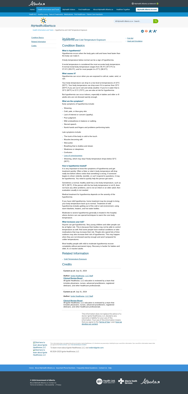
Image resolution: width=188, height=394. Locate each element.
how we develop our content (78, 344)
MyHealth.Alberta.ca (43, 22)
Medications (68, 14)
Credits (34, 46)
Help (110, 368)
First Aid (130, 38)
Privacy (58, 385)
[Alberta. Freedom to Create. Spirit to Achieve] (148, 383)
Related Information (38, 42)
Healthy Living (43, 14)
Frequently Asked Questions (87, 368)
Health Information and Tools (48, 9)
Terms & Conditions (36, 385)
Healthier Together (123, 9)
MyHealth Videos (69, 9)
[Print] (146, 31)
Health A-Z (33, 14)
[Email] (142, 31)
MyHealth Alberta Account (147, 9)
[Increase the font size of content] (155, 31)
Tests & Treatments (56, 14)
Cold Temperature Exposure (75, 259)
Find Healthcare (84, 9)
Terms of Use (104, 322)
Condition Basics (37, 38)
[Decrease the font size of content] (151, 31)
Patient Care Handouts (95, 14)
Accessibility (49, 385)
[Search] (155, 21)
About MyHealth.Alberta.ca (103, 9)
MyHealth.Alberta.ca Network (145, 4)
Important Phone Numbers (65, 368)
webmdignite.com (96, 348)
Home (32, 9)
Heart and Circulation (134, 41)
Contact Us (103, 368)
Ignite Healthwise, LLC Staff (82, 296)
